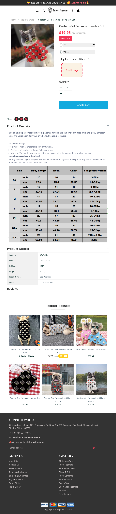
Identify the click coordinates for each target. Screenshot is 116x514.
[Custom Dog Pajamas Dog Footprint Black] (24, 330)
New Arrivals (65, 494)
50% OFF (63, 356)
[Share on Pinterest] (26, 119)
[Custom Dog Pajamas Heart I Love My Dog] (58, 379)
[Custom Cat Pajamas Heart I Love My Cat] (91, 379)
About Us (13, 461)
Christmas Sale (66, 461)
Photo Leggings (66, 475)
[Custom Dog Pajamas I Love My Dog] (91, 330)
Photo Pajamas (46, 282)
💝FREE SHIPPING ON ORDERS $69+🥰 (58, 2)
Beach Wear (64, 483)
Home (13, 19)
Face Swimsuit (65, 479)
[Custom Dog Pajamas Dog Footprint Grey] (58, 330)
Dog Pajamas (27, 19)
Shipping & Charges (18, 475)
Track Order (15, 486)
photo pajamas (65, 509)
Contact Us (14, 464)
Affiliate (62, 490)
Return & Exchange (18, 472)
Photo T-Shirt (65, 472)
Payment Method (17, 479)
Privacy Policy (15, 468)
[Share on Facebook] (16, 119)
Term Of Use (15, 483)
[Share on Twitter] (21, 119)
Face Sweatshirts (67, 468)
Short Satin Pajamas (68, 486)
